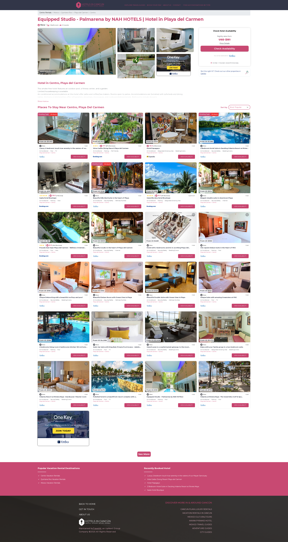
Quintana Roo (66, 13)
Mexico (56, 13)
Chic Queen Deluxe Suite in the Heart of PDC (218, 248)
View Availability (79, 156)
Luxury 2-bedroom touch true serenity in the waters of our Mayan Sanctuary (177, 476)
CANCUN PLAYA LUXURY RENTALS (196, 509)
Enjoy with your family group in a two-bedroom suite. (221, 347)
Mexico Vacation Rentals (50, 483)
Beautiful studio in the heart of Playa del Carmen (112, 248)
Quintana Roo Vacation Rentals (53, 479)
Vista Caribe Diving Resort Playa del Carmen (110, 148)
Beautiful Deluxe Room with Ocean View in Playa (112, 297)
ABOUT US (167, 5)
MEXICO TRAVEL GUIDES (200, 524)
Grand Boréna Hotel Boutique (158, 198)
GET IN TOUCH (86, 509)
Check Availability (224, 48)
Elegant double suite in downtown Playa (216, 198)
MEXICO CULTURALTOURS (200, 517)
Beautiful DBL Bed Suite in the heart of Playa (111, 198)
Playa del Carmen (81, 13)
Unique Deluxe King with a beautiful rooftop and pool (60, 297)
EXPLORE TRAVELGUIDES (135, 5)
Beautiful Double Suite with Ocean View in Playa (166, 297)
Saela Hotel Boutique (47, 198)
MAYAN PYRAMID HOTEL (200, 521)
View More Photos (47, 72)
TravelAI (97, 528)
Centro (93, 13)
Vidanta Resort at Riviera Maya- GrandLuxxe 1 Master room (62, 397)
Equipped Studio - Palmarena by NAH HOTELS (165, 397)
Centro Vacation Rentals (50, 476)
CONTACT (177, 5)
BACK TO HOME (87, 504)
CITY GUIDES (206, 532)
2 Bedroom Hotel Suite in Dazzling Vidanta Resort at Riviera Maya (173, 486)
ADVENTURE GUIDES (202, 528)
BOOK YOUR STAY (154, 5)
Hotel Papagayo (153, 148)
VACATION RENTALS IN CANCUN (197, 513)
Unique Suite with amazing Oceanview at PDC (218, 297)
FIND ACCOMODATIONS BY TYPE (196, 5)
